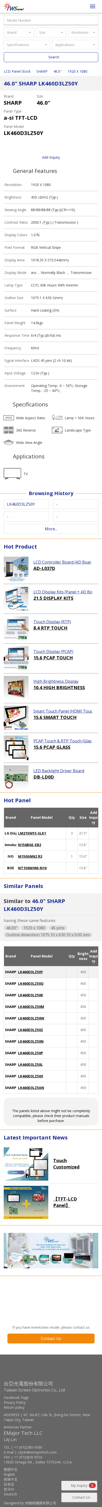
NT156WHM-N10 (32, 868)
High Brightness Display (55, 681)
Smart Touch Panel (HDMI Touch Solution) (62, 711)
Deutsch (10, 1494)
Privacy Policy (15, 1402)
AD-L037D (44, 568)
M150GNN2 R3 (30, 856)
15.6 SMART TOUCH (54, 717)
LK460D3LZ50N (31, 1041)
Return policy (14, 1407)
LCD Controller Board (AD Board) (62, 562)
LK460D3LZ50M (31, 1006)
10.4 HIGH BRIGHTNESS (59, 687)
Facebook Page (16, 1397)
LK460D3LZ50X (30, 1076)
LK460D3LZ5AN (31, 1087)
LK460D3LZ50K (30, 995)
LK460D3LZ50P (30, 1053)
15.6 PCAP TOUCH (53, 658)
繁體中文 (11, 1469)
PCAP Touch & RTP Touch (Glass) (62, 741)
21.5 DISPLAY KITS (53, 598)
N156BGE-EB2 (29, 844)
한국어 (9, 1489)
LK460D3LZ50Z (30, 1029)
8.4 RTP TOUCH (50, 628)
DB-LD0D (43, 777)
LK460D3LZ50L (30, 1064)
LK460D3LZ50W (31, 1018)
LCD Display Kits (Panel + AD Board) (62, 592)
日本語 (9, 1484)
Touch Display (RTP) (52, 621)
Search (53, 57)
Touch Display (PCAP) (53, 651)
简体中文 (11, 1479)
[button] (19, 32)
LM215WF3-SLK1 (32, 833)
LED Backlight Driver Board (58, 770)
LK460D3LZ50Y (30, 972)
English (9, 1474)
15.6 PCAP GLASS (51, 747)
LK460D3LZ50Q (31, 983)
